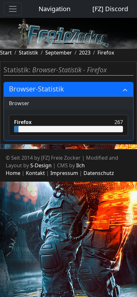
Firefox (105, 52)
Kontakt (35, 173)
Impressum (64, 173)
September (58, 52)
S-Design (41, 165)
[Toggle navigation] (13, 9)
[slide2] (68, 43)
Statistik (28, 52)
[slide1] (57, 43)
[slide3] (80, 43)
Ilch (80, 165)
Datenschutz (98, 173)
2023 (84, 52)
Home (13, 173)
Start (6, 52)
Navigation (54, 8)
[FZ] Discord (110, 8)
